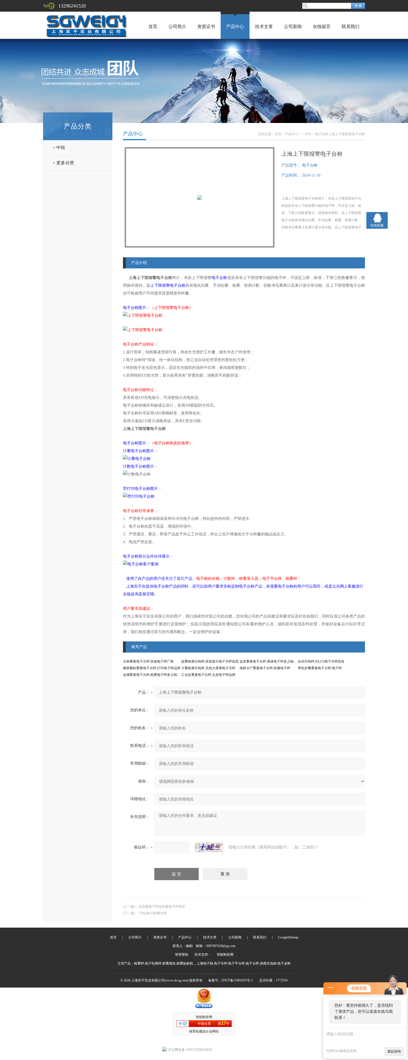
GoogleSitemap (288, 937)
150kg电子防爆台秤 (152, 913)
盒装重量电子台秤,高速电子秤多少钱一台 (270, 661)
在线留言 (322, 26)
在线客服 (377, 225)
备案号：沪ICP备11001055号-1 (230, 980)
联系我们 (350, 26)
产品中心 (235, 26)
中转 (308, 134)
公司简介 (177, 26)
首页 (152, 26)
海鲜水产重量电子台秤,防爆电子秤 (265, 668)
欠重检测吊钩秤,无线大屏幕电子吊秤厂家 (211, 668)
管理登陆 (181, 954)
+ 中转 (59, 147)
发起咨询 (394, 1051)
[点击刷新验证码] (209, 847)
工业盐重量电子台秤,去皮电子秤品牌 (208, 675)
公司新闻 (293, 26)
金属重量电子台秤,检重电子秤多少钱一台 (153, 675)
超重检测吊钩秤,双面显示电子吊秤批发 (210, 661)
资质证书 (206, 26)
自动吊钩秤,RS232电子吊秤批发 (321, 661)
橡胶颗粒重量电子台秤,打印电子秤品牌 (151, 668)
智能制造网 (225, 954)
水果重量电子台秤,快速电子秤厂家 (148, 661)
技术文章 (264, 26)
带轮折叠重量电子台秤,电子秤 (320, 668)
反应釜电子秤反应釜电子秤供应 (161, 906)
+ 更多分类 (63, 162)
